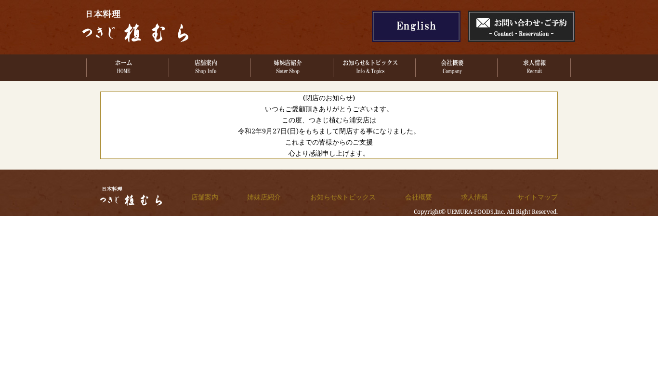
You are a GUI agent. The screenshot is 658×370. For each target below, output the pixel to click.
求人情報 (474, 196)
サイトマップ (537, 196)
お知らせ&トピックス (343, 196)
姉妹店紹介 (264, 196)
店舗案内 (204, 196)
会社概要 (418, 196)
